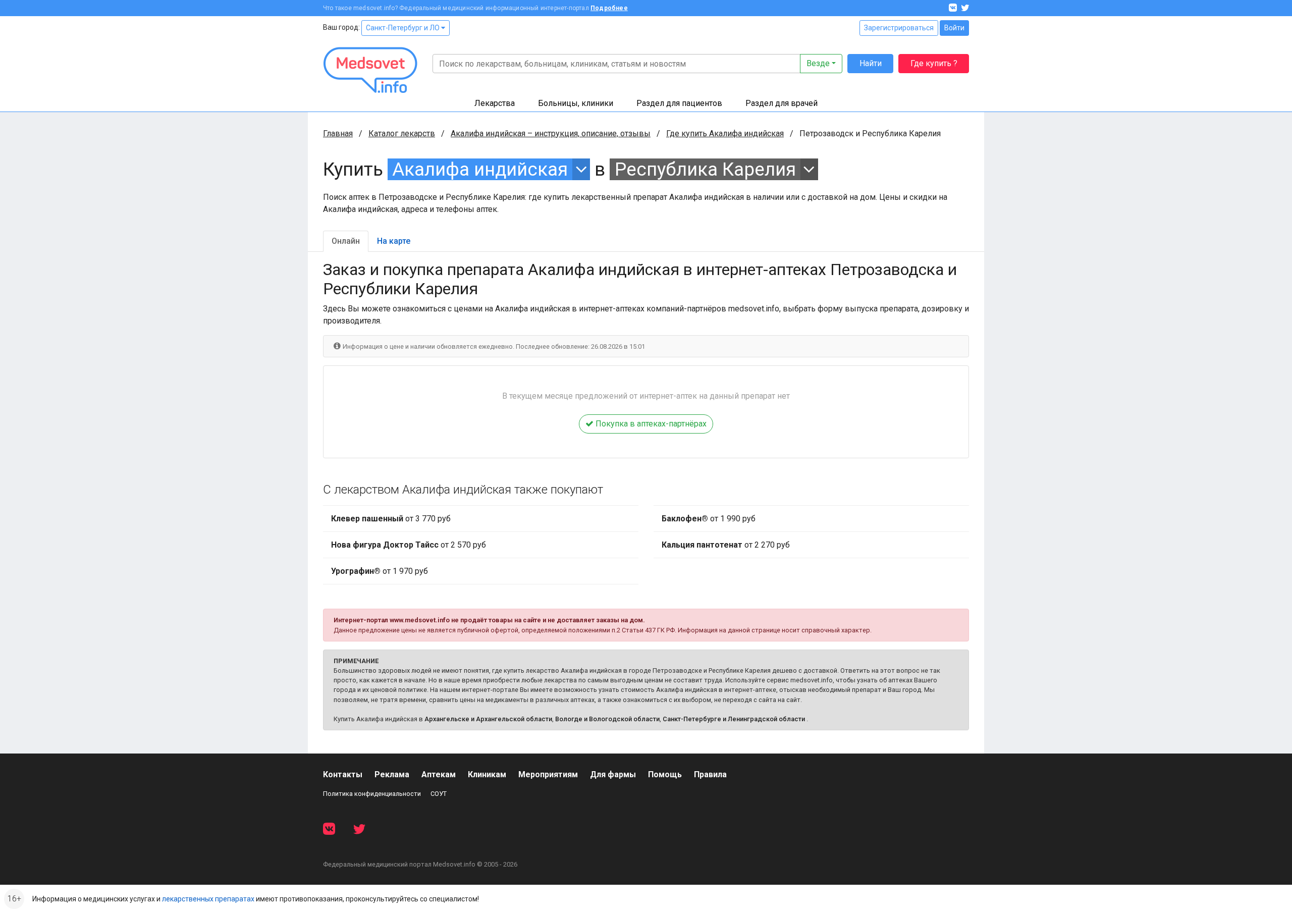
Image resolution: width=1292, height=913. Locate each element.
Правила (710, 774)
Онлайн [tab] (346, 241)
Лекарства (494, 103)
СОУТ (438, 793)
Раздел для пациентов (679, 103)
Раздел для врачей (781, 103)
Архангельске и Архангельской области (488, 719)
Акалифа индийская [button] (480, 169)
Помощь (665, 774)
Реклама (391, 774)
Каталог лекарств (401, 133)
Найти (870, 63)
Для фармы (613, 774)
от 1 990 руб (709, 518)
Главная (338, 133)
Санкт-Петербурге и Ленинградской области (734, 719)
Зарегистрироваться (899, 28)
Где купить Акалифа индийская (725, 133)
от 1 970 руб (379, 571)
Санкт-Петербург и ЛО (403, 28)
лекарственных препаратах (208, 899)
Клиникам (487, 774)
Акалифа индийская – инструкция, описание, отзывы (551, 133)
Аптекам (438, 774)
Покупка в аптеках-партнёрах (650, 423)
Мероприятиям (548, 774)
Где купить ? (933, 63)
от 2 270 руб (726, 545)
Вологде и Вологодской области (607, 719)
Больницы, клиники (575, 103)
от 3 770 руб (391, 518)
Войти (954, 28)
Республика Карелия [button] (705, 169)
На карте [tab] (393, 241)
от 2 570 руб (408, 545)
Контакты (342, 774)
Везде (818, 63)
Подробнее (609, 8)
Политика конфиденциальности (372, 793)
